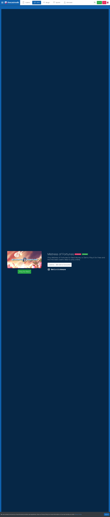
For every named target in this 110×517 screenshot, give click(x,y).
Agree (107, 514)
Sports (58, 3)
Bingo (48, 3)
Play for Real (24, 271)
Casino (27, 3)
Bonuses (69, 3)
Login (104, 2)
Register (99, 2)
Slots (38, 3)
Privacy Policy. (78, 514)
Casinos (51, 265)
